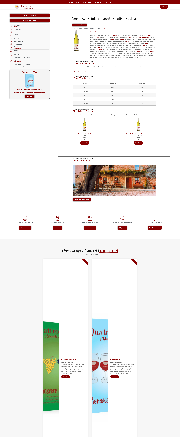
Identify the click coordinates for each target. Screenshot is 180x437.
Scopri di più (29, 96)
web (104, 28)
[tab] (114, 71)
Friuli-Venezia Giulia (18, 48)
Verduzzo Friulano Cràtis (80, 71)
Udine (15, 52)
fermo (15, 36)
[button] (84, 143)
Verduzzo (16, 26)
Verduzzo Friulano (17, 61)
